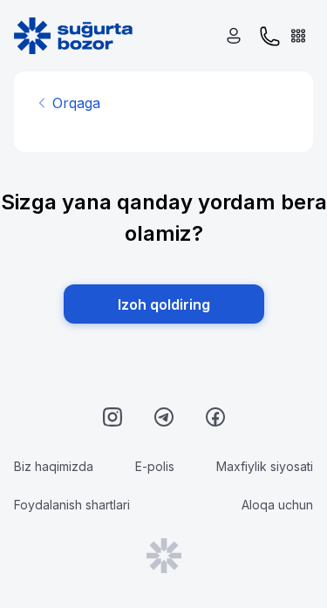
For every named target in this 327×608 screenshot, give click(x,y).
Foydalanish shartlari (72, 504)
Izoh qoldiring (164, 304)
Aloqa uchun (277, 504)
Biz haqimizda (53, 466)
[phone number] (270, 36)
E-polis (154, 466)
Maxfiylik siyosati (264, 466)
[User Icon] (238, 36)
